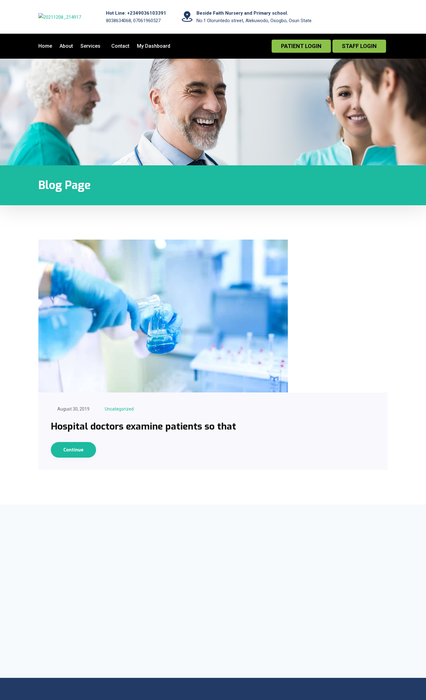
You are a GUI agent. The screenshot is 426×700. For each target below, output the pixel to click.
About (66, 46)
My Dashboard (153, 46)
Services (90, 46)
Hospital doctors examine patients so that (143, 426)
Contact (120, 46)
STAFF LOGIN (359, 46)
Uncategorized (119, 408)
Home (45, 46)
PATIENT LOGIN (301, 46)
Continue (73, 450)
